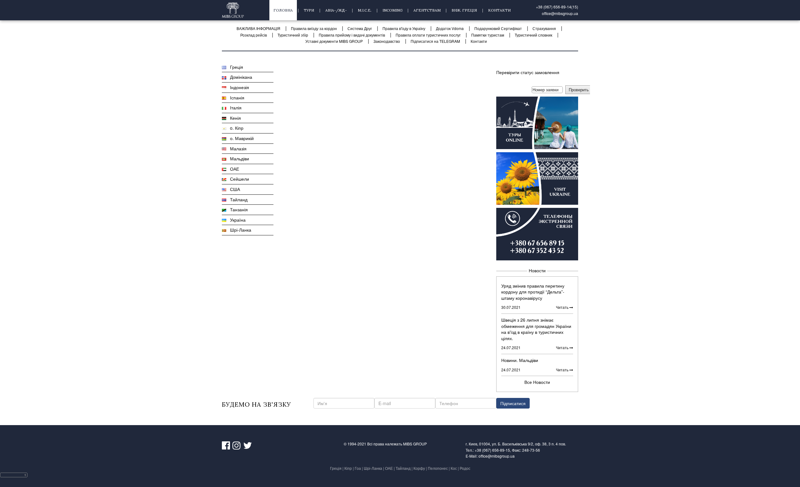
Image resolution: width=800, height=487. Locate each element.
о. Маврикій (240, 138)
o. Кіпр (234, 128)
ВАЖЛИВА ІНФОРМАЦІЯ (258, 28)
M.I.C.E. (365, 10)
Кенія (233, 118)
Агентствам (427, 10)
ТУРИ (309, 10)
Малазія (236, 148)
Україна (236, 220)
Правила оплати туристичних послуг (428, 35)
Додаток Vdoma (450, 28)
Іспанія (235, 97)
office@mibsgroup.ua (560, 13)
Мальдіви (237, 158)
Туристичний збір (293, 35)
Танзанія (237, 209)
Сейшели (237, 179)
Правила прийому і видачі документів (352, 35)
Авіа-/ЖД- (336, 10)
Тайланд (237, 199)
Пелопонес (438, 468)
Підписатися (513, 403)
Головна (283, 10)
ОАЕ (232, 169)
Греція (234, 67)
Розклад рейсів (253, 35)
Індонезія (237, 87)
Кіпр (348, 468)
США (233, 189)
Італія (234, 107)
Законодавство (386, 41)
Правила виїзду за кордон (314, 28)
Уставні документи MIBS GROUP (334, 41)
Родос (465, 468)
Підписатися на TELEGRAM (435, 41)
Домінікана (239, 77)
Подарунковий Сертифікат (498, 28)
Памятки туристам (487, 35)
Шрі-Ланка (238, 230)
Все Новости (537, 382)
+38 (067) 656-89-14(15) (557, 6)
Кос (454, 468)
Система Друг (360, 28)
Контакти (499, 10)
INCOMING (392, 10)
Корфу (419, 468)
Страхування (544, 28)
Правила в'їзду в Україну (403, 28)
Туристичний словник (533, 35)
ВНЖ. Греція (464, 10)
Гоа (358, 468)
